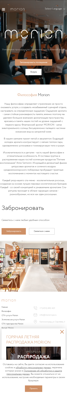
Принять (33, 388)
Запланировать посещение (33, 62)
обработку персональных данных (33, 367)
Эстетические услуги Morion (13, 320)
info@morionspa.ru (48, 315)
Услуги (33, 72)
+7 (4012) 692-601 (47, 308)
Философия (6, 311)
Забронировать (13, 231)
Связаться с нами (42, 231)
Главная (5, 307)
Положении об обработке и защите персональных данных (34, 372)
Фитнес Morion (8, 328)
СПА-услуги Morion (10, 315)
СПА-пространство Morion (12, 324)
